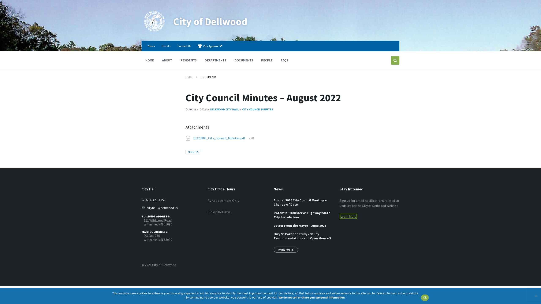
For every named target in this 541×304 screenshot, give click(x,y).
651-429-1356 (155, 200)
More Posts (286, 249)
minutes (193, 151)
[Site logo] (154, 32)
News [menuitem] (151, 46)
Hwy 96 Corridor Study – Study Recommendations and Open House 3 (302, 236)
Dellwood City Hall (224, 109)
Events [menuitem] (166, 46)
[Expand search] (395, 60)
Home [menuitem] (149, 60)
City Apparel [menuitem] (211, 46)
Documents (208, 77)
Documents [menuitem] (244, 60)
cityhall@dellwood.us (162, 208)
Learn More (348, 216)
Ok (425, 297)
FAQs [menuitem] (284, 60)
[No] (536, 296)
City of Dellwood (210, 21)
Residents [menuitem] (188, 60)
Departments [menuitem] (215, 60)
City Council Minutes (257, 109)
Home (189, 77)
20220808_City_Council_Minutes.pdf (219, 138)
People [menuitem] (267, 60)
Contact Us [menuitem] (184, 46)
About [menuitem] (167, 60)
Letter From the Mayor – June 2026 (300, 225)
